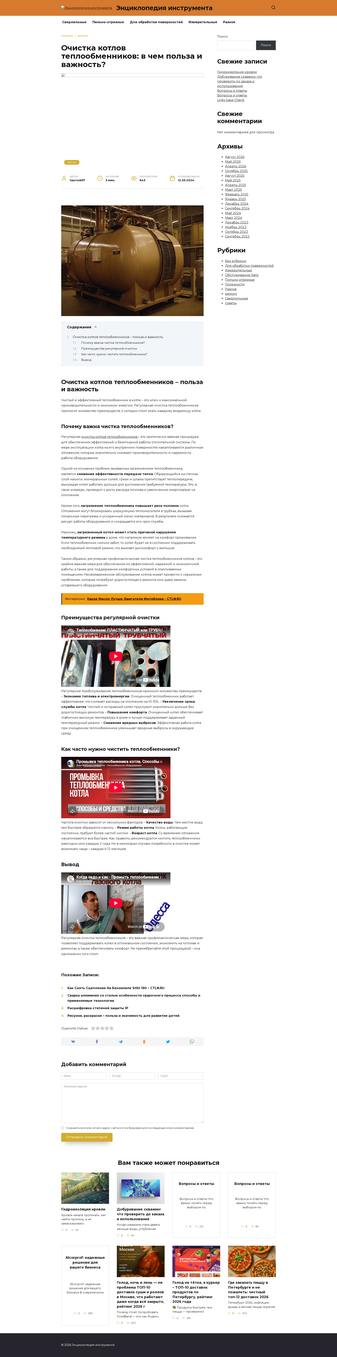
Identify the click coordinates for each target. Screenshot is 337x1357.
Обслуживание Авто (242, 275)
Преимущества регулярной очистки (109, 348)
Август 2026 (234, 157)
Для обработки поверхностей (156, 22)
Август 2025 (234, 176)
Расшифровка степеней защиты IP (97, 1008)
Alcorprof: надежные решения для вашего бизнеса (85, 1262)
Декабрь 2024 (236, 204)
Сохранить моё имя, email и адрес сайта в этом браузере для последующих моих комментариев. (130, 1127)
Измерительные (203, 22)
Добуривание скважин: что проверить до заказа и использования (239, 81)
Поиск (222, 36)
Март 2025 (233, 190)
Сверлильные (74, 22)
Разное (229, 22)
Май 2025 (233, 180)
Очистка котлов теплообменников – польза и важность (118, 337)
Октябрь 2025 (236, 171)
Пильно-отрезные (108, 22)
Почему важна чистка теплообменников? (113, 343)
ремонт (231, 294)
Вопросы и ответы (232, 91)
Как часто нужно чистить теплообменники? (114, 354)
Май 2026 (233, 161)
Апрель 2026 (235, 166)
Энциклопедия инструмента (164, 8)
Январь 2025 (235, 199)
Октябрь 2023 (236, 232)
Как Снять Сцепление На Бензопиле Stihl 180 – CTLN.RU (115, 988)
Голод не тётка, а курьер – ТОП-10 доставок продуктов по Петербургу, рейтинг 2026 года (196, 1292)
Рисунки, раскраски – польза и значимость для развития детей (123, 1016)
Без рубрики (235, 261)
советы (231, 303)
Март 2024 (233, 218)
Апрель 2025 (235, 185)
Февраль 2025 (236, 194)
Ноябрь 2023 (235, 227)
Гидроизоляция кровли (237, 72)
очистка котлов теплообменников (110, 437)
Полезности (235, 284)
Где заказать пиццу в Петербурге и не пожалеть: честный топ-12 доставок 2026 (248, 1289)
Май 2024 (233, 213)
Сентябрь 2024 (237, 208)
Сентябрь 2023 (237, 236)
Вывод (86, 360)
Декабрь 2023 (236, 222)
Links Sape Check (230, 100)
